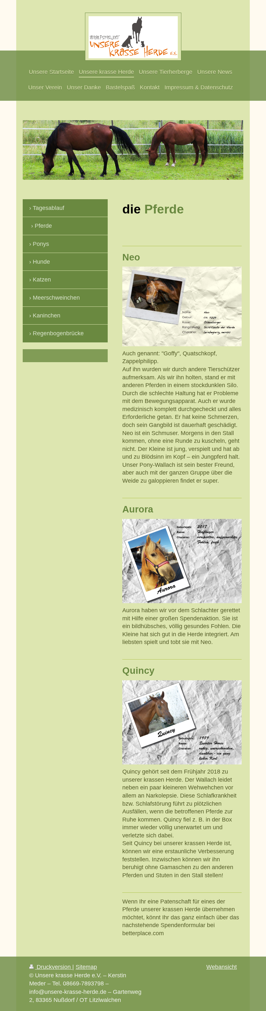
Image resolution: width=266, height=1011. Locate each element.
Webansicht (221, 967)
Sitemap (86, 967)
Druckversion (53, 967)
